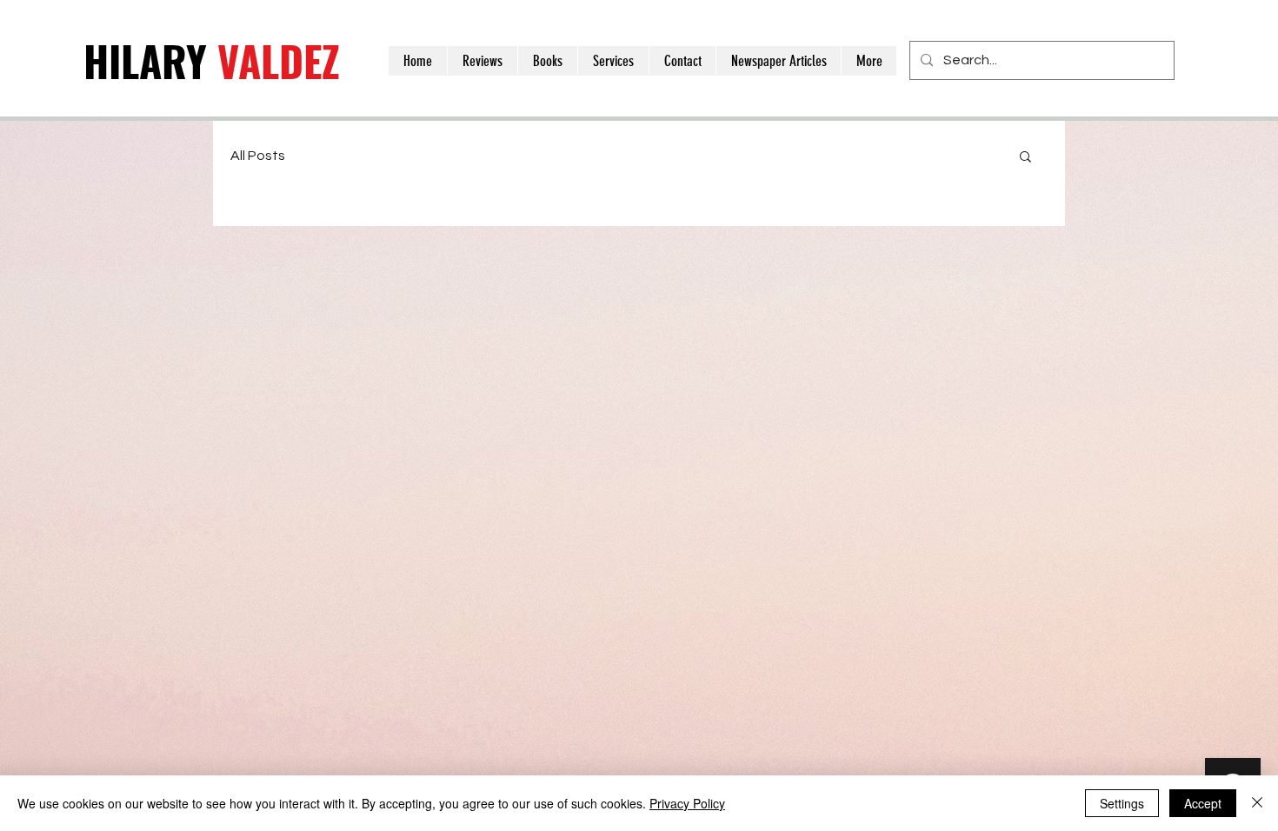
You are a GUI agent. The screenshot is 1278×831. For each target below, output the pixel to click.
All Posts (257, 156)
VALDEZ (211, 60)
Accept (1202, 803)
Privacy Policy (687, 803)
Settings (1122, 803)
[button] (1025, 158)
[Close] (1257, 803)
